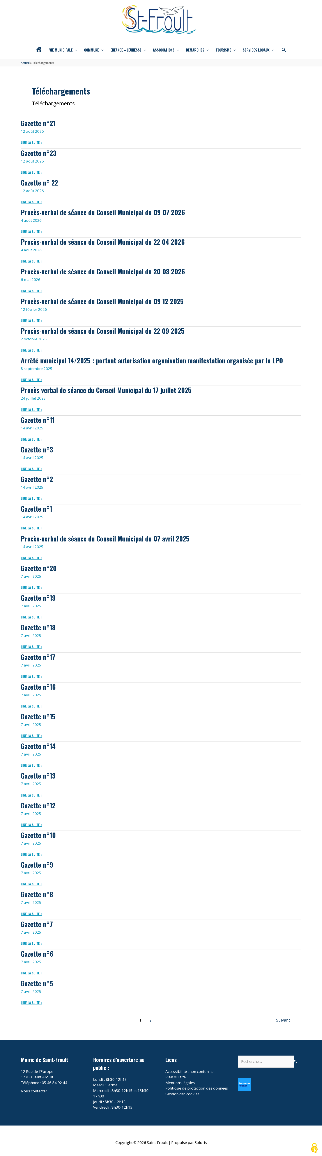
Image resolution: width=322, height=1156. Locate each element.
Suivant (285, 1020)
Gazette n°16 (38, 687)
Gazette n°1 (36, 509)
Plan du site (175, 1076)
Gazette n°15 (38, 716)
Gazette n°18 (38, 627)
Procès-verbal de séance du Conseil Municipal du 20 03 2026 (103, 271)
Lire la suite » (31, 142)
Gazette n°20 (39, 568)
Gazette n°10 (38, 835)
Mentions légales (180, 1082)
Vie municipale (61, 50)
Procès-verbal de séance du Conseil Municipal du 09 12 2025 (102, 301)
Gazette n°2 (37, 479)
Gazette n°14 (38, 746)
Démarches (195, 50)
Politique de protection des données (196, 1088)
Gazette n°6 (37, 954)
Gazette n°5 (37, 983)
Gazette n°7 (37, 924)
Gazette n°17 (38, 657)
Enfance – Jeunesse (126, 50)
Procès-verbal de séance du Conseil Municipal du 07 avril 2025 (105, 538)
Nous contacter (34, 1090)
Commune (91, 50)
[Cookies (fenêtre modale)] (314, 1148)
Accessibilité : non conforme (189, 1071)
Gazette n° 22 (39, 183)
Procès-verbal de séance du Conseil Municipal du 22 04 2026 (103, 242)
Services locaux (256, 50)
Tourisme (223, 50)
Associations (164, 50)
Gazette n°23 (38, 153)
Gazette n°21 (38, 123)
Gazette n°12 (38, 805)
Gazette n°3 (37, 449)
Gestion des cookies (182, 1093)
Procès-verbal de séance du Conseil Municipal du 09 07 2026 (103, 212)
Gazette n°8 (37, 894)
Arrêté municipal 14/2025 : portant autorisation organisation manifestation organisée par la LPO (152, 360)
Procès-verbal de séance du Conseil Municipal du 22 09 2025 (102, 331)
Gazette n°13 (38, 776)
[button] (284, 50)
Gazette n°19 (38, 598)
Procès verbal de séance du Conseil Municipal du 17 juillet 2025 (106, 390)
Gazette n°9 (37, 865)
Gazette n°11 (38, 420)
